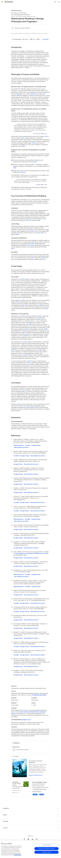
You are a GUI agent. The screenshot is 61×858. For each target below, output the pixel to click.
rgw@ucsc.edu (26, 719)
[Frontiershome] (9, 2)
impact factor (16, 790)
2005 (32, 231)
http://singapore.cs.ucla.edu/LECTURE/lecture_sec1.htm (31, 553)
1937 (43, 94)
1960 (42, 184)
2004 (42, 232)
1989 (42, 133)
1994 (23, 146)
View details (45, 39)
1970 (45, 136)
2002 (33, 143)
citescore (15, 792)
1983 (35, 161)
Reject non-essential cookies (46, 848)
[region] (30, 849)
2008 (22, 138)
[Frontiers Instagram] (37, 839)
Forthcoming (21, 172)
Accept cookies (46, 852)
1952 (17, 302)
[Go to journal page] (26, 784)
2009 (17, 234)
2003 (28, 407)
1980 (20, 405)
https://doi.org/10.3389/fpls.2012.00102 (27, 16)
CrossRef (27, 445)
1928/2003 (33, 94)
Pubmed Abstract (19, 445)
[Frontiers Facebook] (24, 839)
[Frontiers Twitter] (28, 839)
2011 (12, 248)
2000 (32, 243)
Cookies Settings (46, 845)
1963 (32, 257)
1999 (14, 168)
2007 (47, 170)
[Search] (55, 2)
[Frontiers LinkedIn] (32, 839)
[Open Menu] (2, 2)
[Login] (59, 2)
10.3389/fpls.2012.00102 (39, 695)
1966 (17, 95)
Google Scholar (35, 445)
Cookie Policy (17, 854)
